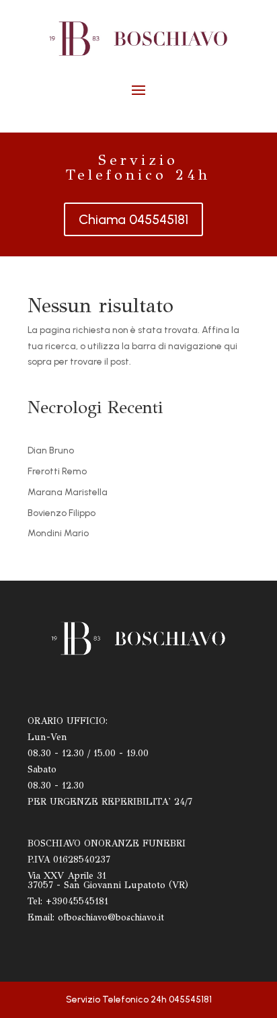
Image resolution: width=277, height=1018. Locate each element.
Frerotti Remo (57, 471)
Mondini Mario (58, 533)
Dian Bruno (51, 450)
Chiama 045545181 (133, 219)
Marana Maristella (68, 492)
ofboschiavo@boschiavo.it (111, 917)
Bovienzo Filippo (61, 513)
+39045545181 (77, 901)
